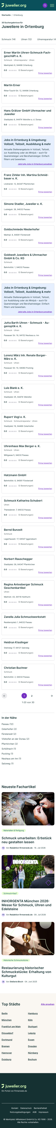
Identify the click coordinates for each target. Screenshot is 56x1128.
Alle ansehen (47, 1004)
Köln (30, 1020)
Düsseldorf (7, 1033)
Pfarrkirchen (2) (10, 743)
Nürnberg (33, 1052)
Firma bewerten (45, 73)
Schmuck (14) (9, 39)
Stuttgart (32, 1026)
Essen (31, 1039)
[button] (45, 5)
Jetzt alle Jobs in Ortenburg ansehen (35, 164)
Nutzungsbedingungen (20, 1112)
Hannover (7, 1052)
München (7, 1020)
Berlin (5, 1013)
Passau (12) (7, 724)
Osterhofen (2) (9, 729)
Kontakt (14, 1108)
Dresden (32, 1046)
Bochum (32, 1059)
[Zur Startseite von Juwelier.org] (14, 5)
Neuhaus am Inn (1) (11, 758)
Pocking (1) (7, 753)
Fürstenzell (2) (9, 734)
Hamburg (33, 1013)
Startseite (6, 15)
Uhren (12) (26, 39)
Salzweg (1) (8, 763)
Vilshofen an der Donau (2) (15, 738)
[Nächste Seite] (51, 695)
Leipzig (31, 1033)
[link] (28, 63)
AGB (34, 1112)
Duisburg (6, 1059)
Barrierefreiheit (40, 1108)
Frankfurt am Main (11, 1026)
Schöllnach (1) (9, 748)
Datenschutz (26, 1108)
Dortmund (7, 1039)
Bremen (6, 1046)
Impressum (43, 1112)
